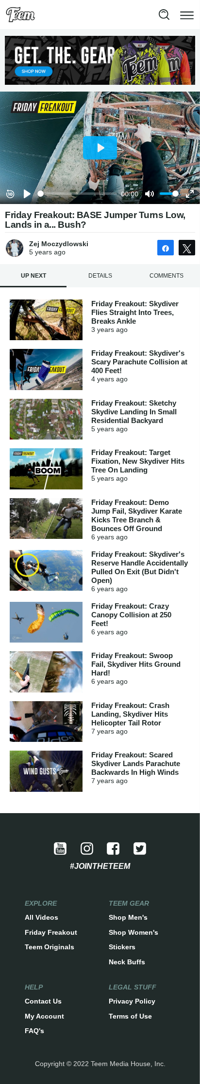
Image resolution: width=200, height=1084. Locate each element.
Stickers (122, 947)
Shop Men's (128, 917)
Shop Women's (133, 932)
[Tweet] (187, 247)
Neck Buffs (127, 962)
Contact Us (43, 1001)
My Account (44, 1016)
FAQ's (34, 1031)
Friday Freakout (51, 932)
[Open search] (164, 14)
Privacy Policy (132, 1001)
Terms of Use (130, 1016)
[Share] (165, 247)
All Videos (41, 917)
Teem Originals (49, 947)
